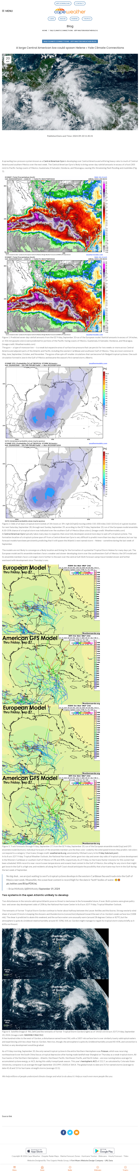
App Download (63, 3)
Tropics (87, 19)
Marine (75, 19)
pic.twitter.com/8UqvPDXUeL (21, 883)
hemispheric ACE (89, 1061)
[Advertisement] (70, 147)
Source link (7, 1116)
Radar (63, 19)
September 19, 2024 (49, 888)
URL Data (109, 1160)
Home (44, 30)
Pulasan (104, 1051)
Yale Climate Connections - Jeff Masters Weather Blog (74, 30)
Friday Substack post (108, 853)
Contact (80, 3)
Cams (51, 19)
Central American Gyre (53, 161)
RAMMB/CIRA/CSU (33, 1035)
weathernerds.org (58, 853)
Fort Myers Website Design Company (87, 1160)
